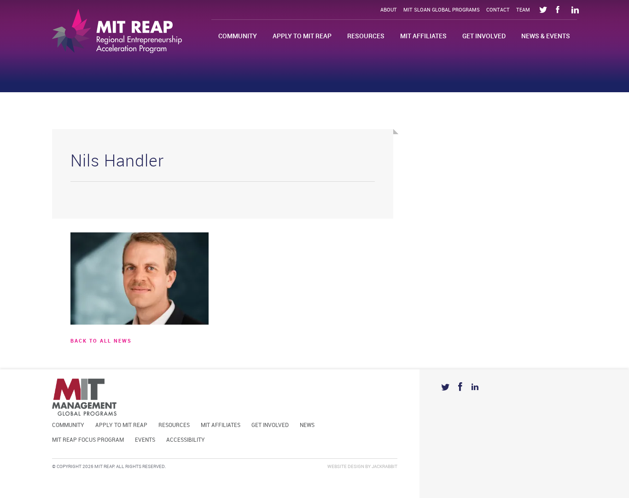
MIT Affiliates (423, 36)
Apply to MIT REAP (302, 36)
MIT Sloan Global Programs (441, 10)
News (307, 425)
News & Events (545, 36)
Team (523, 10)
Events (145, 440)
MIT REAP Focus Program (88, 440)
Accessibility (185, 440)
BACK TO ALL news (101, 341)
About (388, 10)
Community (237, 36)
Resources (365, 36)
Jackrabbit (384, 466)
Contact (498, 10)
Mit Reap (117, 31)
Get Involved (484, 36)
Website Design (345, 466)
